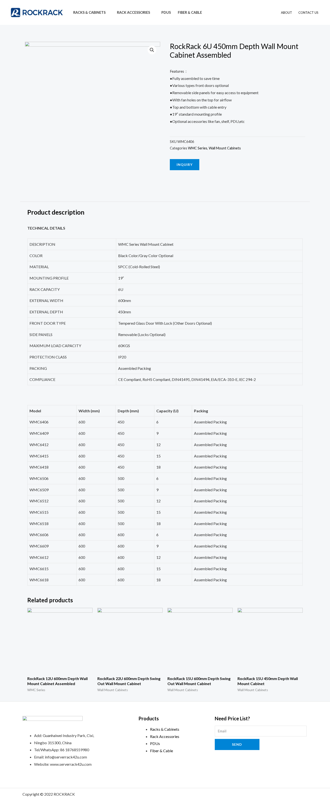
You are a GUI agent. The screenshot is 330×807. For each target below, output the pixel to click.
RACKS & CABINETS (89, 12)
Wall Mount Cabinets (225, 148)
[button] (184, 164)
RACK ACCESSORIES (133, 12)
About (286, 12)
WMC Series (197, 148)
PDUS (166, 12)
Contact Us (308, 12)
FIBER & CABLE (190, 12)
